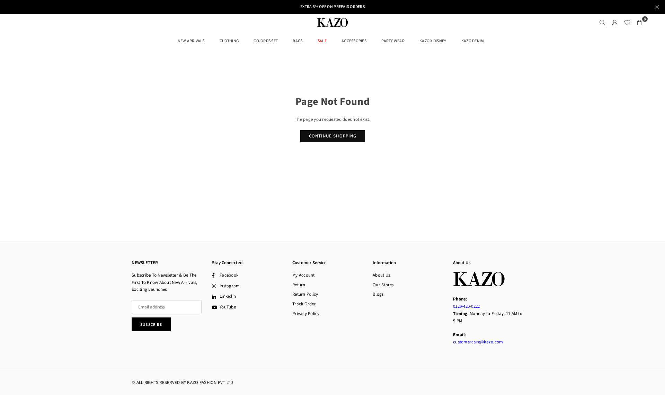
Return (298, 285)
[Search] (602, 22)
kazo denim (472, 41)
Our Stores (383, 285)
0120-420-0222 (466, 306)
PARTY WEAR (393, 41)
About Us (381, 275)
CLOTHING (229, 41)
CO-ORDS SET (266, 41)
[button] (639, 22)
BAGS (297, 41)
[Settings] (615, 22)
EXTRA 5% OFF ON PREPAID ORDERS (332, 7)
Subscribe (151, 324)
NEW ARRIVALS (191, 41)
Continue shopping (332, 136)
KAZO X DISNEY (432, 41)
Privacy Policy (306, 314)
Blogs (378, 294)
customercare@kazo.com (478, 342)
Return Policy (305, 294)
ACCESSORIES (354, 41)
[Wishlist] (627, 22)
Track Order (304, 304)
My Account (303, 275)
